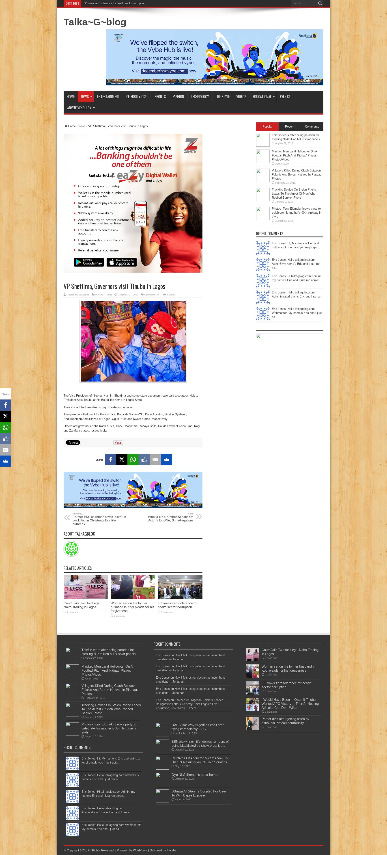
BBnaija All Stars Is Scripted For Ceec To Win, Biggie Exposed (199, 793)
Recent (289, 126)
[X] (121, 459)
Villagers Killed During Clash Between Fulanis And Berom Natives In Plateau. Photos (297, 174)
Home (71, 96)
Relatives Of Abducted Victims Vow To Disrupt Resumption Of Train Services (200, 760)
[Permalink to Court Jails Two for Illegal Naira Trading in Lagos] (86, 598)
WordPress (140, 850)
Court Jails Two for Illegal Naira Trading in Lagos (82, 605)
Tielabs (171, 850)
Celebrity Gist (137, 96)
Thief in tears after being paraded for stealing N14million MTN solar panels (109, 652)
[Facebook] (110, 459)
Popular (267, 126)
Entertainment (108, 96)
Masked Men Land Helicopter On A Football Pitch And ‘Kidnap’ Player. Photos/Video (294, 155)
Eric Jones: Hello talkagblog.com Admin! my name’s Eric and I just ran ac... (296, 263)
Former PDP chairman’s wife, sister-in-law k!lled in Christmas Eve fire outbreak (100, 519)
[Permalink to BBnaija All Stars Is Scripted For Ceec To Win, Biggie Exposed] (162, 801)
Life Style (223, 96)
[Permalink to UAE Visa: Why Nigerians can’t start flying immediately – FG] (162, 735)
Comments (312, 126)
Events (285, 96)
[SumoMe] (166, 459)
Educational (262, 96)
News (85, 96)
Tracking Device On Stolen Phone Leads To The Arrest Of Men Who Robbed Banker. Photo (294, 193)
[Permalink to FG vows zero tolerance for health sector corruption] (180, 598)
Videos (241, 96)
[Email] (155, 459)
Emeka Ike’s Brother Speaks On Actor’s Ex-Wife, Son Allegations (171, 517)
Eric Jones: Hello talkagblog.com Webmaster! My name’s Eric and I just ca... (297, 313)
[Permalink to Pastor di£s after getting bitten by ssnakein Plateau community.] (252, 729)
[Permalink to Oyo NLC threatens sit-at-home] (162, 785)
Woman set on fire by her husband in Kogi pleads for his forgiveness (132, 607)
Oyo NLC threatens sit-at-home (194, 775)
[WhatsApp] (133, 459)
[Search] (320, 3)
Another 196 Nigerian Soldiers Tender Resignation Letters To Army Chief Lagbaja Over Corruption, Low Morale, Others (189, 704)
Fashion (178, 96)
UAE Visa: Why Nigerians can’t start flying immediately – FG (198, 727)
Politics (108, 294)
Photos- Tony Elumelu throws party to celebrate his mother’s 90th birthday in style (296, 212)
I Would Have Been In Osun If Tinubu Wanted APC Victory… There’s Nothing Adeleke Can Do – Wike (145, 3)
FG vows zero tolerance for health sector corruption (178, 605)
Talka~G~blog (95, 22)
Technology (200, 96)
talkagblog (84, 294)
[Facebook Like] (144, 459)
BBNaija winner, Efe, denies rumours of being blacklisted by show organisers (200, 743)
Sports (160, 96)
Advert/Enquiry (79, 108)
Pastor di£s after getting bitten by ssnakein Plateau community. (285, 721)
